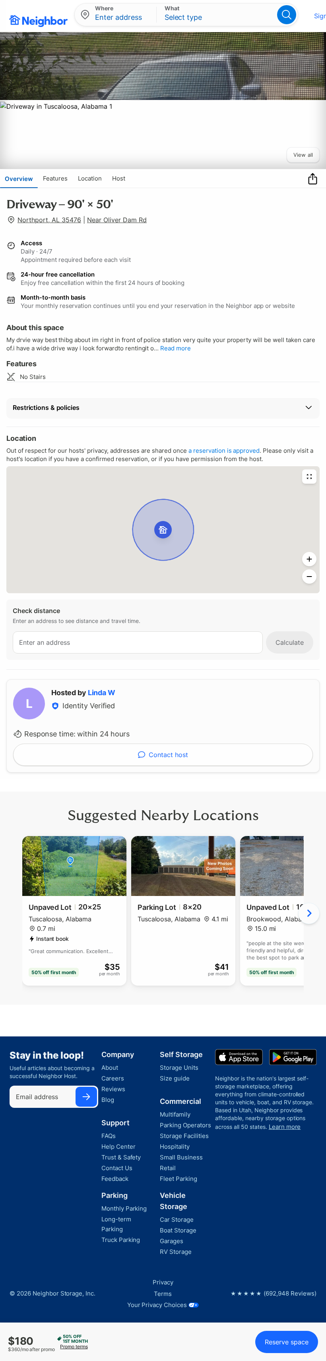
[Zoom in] (309, 559)
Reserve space (287, 1342)
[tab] (19, 178)
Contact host (168, 755)
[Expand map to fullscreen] (309, 476)
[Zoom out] (309, 576)
